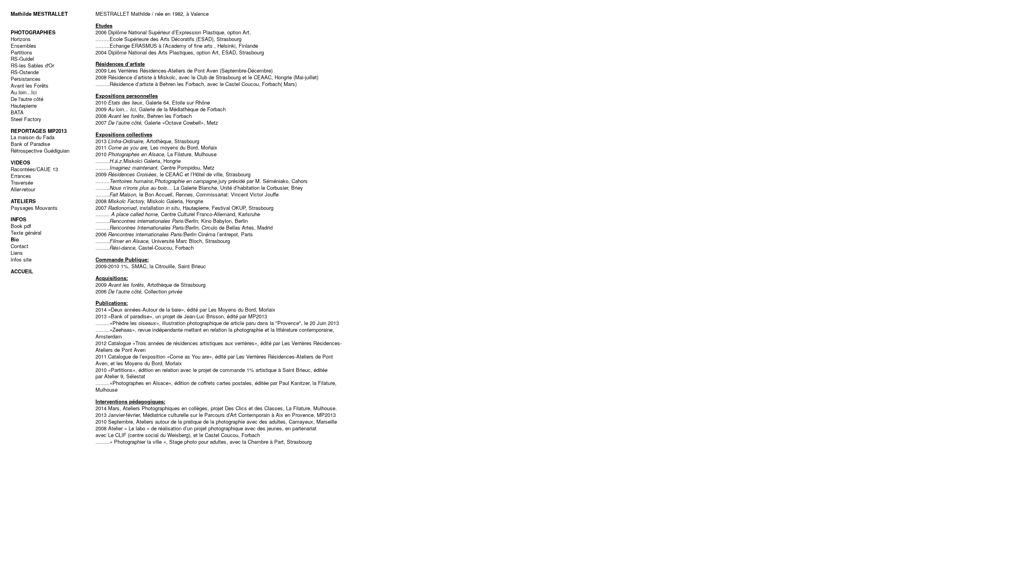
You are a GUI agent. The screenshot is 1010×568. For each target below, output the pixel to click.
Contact (19, 246)
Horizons (21, 39)
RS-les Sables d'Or (32, 65)
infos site (21, 259)
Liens (17, 252)
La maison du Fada (32, 137)
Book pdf (21, 226)
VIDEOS (20, 162)
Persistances (26, 78)
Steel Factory (26, 119)
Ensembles (23, 45)
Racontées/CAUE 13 (34, 169)
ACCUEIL (22, 271)
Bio (15, 239)
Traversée (22, 182)
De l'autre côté (27, 99)
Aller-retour (23, 189)
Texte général (26, 232)
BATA (17, 112)
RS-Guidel (22, 58)
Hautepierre (24, 105)
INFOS (18, 219)
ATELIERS (23, 201)
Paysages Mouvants (34, 207)
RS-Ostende (25, 72)
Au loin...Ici (24, 92)
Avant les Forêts (30, 85)
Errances (21, 175)
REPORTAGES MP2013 (39, 131)
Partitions (21, 52)
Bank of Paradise (30, 144)
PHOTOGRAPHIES (33, 32)
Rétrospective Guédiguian (40, 150)
